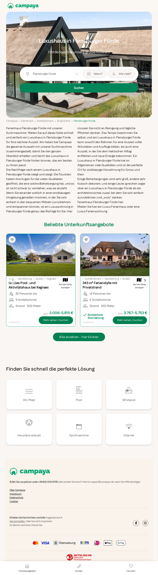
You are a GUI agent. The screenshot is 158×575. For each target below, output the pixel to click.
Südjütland (63, 120)
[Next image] (145, 280)
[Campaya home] (22, 6)
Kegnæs (51, 278)
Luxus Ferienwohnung (92, 211)
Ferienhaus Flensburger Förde (26, 128)
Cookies (14, 501)
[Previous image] (13, 280)
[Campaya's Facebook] (136, 523)
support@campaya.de (102, 481)
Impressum (16, 494)
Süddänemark (45, 120)
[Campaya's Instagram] (145, 523)
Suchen (79, 88)
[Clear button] (77, 74)
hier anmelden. (17, 521)
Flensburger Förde (85, 120)
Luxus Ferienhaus (114, 207)
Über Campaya (17, 490)
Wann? (98, 74)
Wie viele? (125, 74)
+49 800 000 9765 (48, 481)
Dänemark (27, 120)
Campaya (12, 120)
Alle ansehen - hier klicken (79, 337)
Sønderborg (25, 278)
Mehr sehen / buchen (55, 320)
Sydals (39, 278)
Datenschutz (16, 497)
